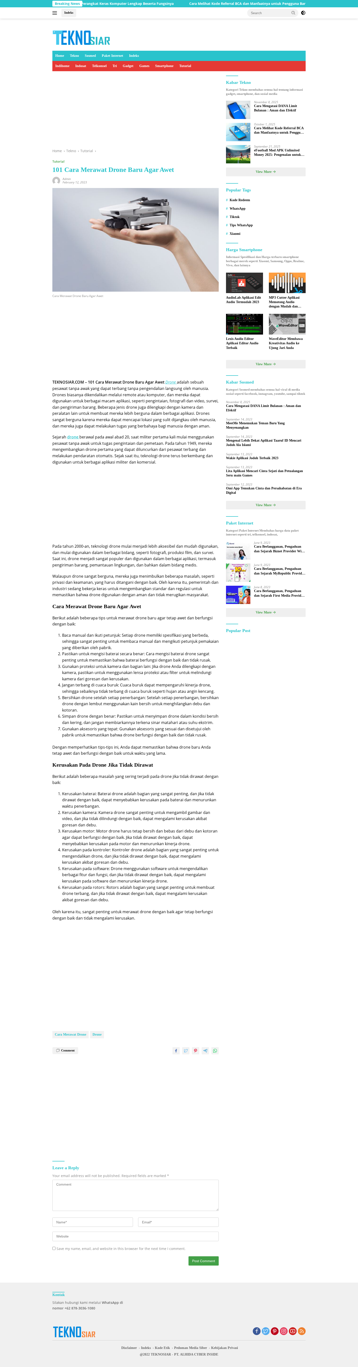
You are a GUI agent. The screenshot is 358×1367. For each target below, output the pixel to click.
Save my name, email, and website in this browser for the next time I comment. (121, 1248)
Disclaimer (129, 1348)
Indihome (62, 66)
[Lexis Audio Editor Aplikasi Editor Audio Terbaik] (244, 324)
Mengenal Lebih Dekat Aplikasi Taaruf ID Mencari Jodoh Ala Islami (263, 443)
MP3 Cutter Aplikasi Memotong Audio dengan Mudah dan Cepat (284, 302)
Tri (115, 66)
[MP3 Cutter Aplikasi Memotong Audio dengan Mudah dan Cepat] (287, 283)
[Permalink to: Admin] (56, 180)
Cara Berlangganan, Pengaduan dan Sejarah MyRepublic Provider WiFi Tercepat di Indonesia (279, 571)
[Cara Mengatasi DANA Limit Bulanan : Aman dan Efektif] (238, 110)
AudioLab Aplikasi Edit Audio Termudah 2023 (243, 300)
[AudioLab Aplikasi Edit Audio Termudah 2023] (244, 283)
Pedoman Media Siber (190, 1348)
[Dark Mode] (303, 13)
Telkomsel (99, 66)
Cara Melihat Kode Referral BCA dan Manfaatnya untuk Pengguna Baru (217, 3)
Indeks (68, 12)
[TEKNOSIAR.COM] (81, 36)
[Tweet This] (185, 1050)
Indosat (80, 66)
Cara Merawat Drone (70, 1034)
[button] (293, 13)
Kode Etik (162, 1348)
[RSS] (302, 1331)
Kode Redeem (240, 200)
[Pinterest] (275, 1331)
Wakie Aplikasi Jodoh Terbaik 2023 (252, 458)
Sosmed (90, 56)
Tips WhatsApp (241, 225)
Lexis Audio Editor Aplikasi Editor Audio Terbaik (242, 343)
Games (144, 66)
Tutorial (185, 66)
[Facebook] (257, 1331)
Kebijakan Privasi (224, 1348)
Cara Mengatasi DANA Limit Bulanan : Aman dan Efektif (275, 108)
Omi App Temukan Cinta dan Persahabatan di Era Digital (264, 491)
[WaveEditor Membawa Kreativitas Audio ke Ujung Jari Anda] (287, 324)
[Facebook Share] (176, 1050)
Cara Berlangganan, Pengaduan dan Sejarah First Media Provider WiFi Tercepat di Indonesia (279, 593)
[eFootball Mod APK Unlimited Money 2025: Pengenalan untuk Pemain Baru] (238, 154)
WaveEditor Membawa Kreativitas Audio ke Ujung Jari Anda (286, 343)
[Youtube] (293, 1331)
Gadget (128, 66)
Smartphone (164, 66)
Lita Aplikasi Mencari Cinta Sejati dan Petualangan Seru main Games (264, 473)
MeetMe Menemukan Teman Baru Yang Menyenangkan (255, 425)
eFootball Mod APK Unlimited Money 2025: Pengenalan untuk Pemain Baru (277, 153)
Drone (97, 1034)
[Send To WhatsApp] (215, 1050)
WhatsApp (237, 208)
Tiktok (235, 217)
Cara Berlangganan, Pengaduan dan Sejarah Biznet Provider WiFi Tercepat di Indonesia (279, 549)
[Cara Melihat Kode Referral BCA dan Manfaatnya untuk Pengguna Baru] (238, 132)
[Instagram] (284, 1331)
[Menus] (55, 13)
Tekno (74, 56)
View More (264, 172)
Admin (67, 179)
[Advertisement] (135, 112)
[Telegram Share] (205, 1050)
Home (59, 56)
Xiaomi (235, 234)
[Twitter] (266, 1331)
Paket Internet (112, 56)
